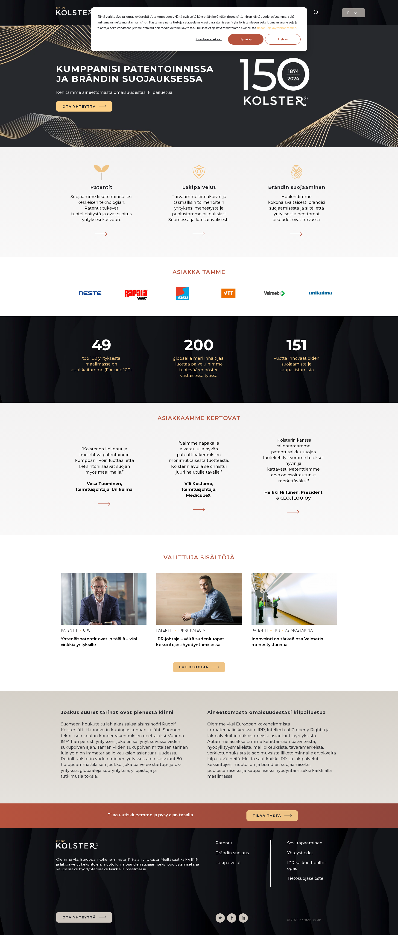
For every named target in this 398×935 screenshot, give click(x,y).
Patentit (69, 630)
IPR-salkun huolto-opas (306, 865)
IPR (277, 630)
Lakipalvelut (228, 862)
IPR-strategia (191, 630)
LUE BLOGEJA (193, 667)
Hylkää (283, 39)
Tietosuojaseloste (305, 878)
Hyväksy (246, 39)
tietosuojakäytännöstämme (276, 28)
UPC (86, 630)
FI (350, 13)
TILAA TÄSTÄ (267, 816)
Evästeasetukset (209, 39)
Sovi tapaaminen (304, 843)
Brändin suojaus (232, 852)
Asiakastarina (299, 630)
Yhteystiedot (300, 852)
